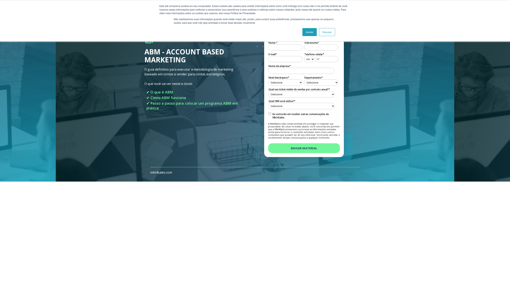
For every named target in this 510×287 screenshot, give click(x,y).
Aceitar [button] (309, 32)
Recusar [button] (327, 32)
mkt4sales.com (161, 172)
